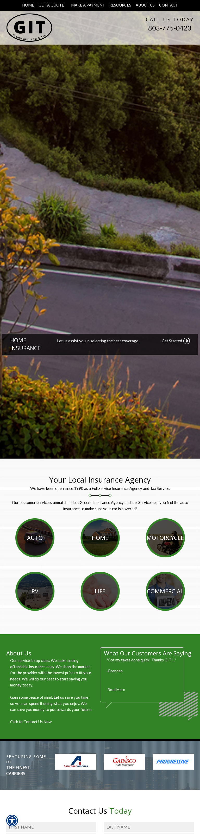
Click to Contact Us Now (31, 722)
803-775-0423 (169, 28)
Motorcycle (165, 537)
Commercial (165, 591)
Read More (116, 689)
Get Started (172, 340)
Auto (35, 537)
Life (100, 591)
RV (35, 591)
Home (100, 537)
